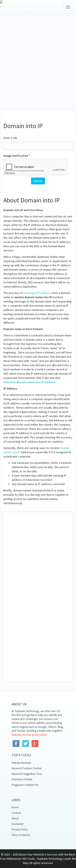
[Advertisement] (38, 67)
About (15, 818)
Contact (16, 813)
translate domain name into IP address (29, 382)
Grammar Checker (22, 779)
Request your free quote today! (29, 735)
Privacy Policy (20, 829)
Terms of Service (21, 835)
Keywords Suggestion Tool (27, 774)
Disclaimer (17, 824)
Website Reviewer (21, 763)
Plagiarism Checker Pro (25, 785)
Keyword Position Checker (27, 768)
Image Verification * (16, 156)
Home (15, 807)
